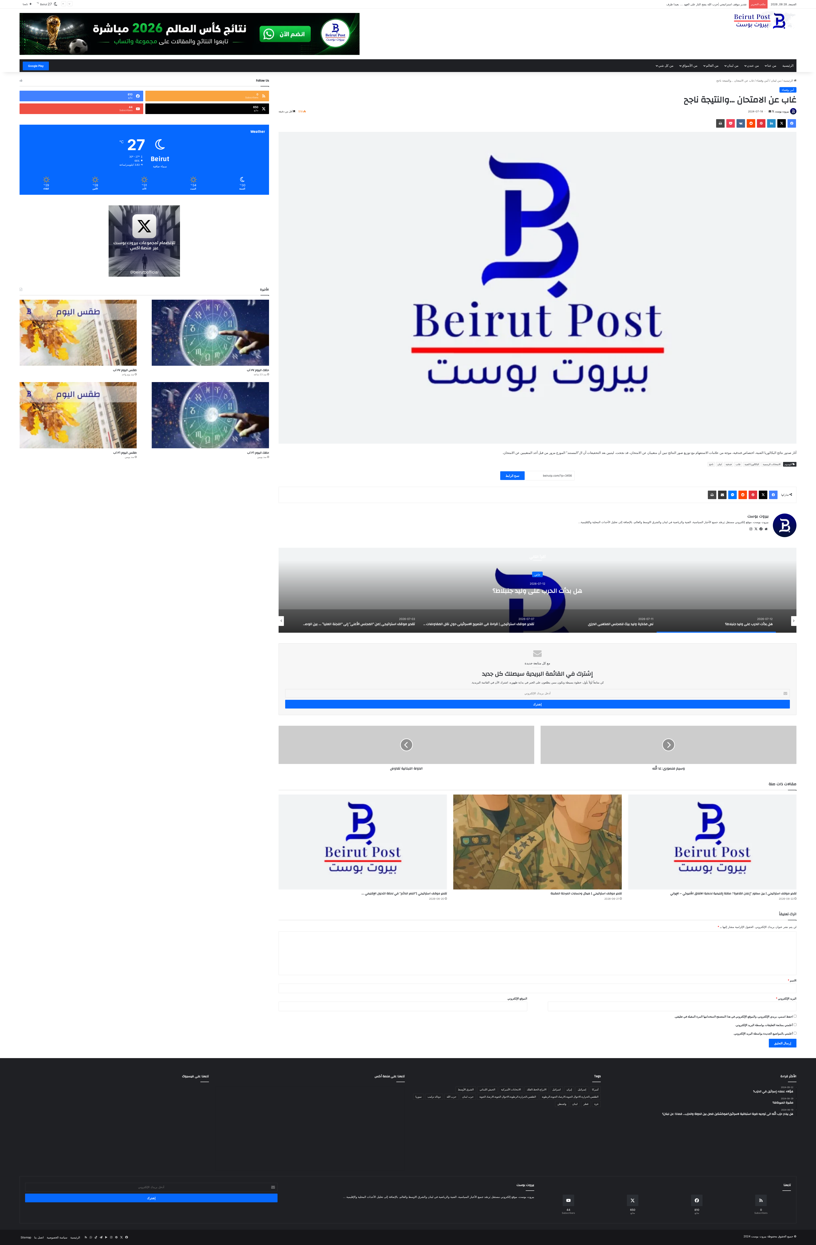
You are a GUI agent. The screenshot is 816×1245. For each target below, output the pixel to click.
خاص (537, 570)
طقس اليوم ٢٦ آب (125, 453)
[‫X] (755, 529)
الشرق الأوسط (466, 1089)
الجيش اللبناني (487, 1089)
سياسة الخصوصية (57, 1237)
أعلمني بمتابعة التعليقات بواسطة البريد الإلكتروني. (764, 1025)
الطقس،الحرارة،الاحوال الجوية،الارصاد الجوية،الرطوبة (570, 1096)
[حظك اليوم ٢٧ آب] (210, 333)
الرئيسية (787, 66)
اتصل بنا (39, 1237)
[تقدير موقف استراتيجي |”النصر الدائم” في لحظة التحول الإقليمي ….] (363, 842)
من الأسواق (689, 66)
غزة (596, 1103)
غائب (738, 464)
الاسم (792, 980)
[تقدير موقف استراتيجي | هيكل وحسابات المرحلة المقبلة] (537, 842)
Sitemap (26, 1237)
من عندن (753, 66)
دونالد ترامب (434, 1096)
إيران (569, 1089)
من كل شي (665, 66)
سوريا (418, 1096)
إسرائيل (582, 1089)
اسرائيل (556, 1089)
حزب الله (451, 1096)
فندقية (729, 464)
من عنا (771, 66)
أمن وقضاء (762, 80)
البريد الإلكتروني (786, 998)
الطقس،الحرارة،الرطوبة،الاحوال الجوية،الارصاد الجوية (507, 1096)
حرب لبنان (467, 1096)
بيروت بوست (782, 111)
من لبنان (732, 66)
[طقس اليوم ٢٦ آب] (78, 415)
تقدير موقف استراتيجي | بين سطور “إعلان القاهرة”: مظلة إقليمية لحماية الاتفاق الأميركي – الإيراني (733, 893)
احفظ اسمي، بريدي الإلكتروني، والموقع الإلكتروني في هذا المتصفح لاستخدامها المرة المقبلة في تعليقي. (733, 1016)
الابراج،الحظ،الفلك (536, 1089)
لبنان (719, 464)
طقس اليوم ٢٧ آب (125, 370)
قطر (586, 1103)
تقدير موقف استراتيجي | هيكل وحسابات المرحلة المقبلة (586, 893)
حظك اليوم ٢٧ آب (258, 370)
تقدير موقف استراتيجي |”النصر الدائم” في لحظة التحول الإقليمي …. (404, 893)
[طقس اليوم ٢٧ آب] (78, 333)
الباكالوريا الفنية (752, 464)
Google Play (36, 66)
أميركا (595, 1089)
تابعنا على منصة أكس (390, 1076)
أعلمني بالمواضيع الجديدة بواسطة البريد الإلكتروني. (763, 1033)
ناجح (711, 464)
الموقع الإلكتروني (517, 998)
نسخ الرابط (512, 475)
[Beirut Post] (764, 21)
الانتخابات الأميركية (511, 1089)
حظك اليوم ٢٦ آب (258, 453)
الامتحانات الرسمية (772, 464)
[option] (537, 590)
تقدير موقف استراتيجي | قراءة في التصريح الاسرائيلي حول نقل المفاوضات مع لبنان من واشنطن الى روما (537, 590)
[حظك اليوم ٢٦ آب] (210, 415)
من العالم (712, 66)
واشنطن (561, 1103)
